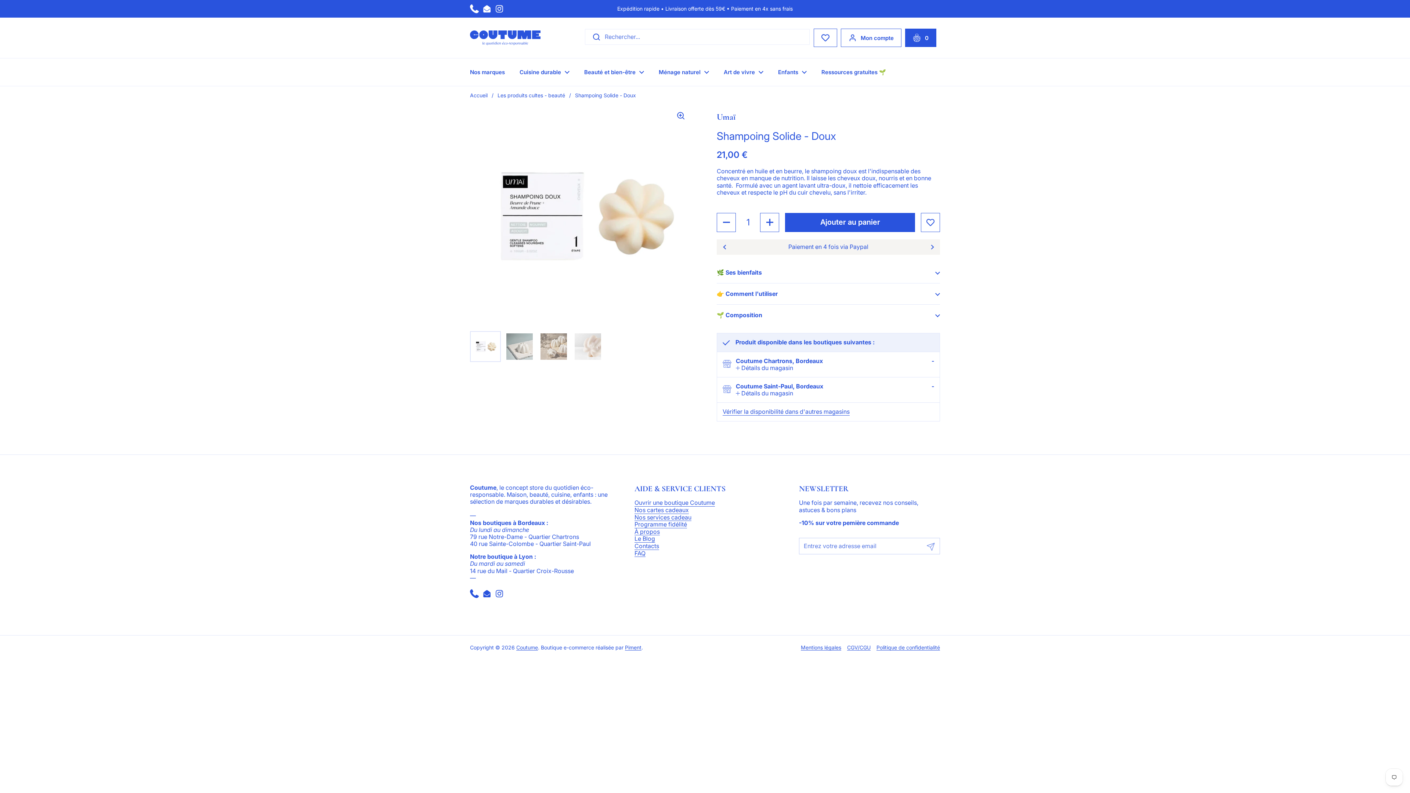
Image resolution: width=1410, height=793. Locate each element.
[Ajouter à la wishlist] (930, 222)
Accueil (479, 95)
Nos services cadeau (662, 517)
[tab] (764, 368)
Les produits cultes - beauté (531, 95)
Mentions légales (821, 648)
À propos (647, 532)
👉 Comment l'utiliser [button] (747, 293)
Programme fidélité (660, 524)
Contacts (646, 546)
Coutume (527, 648)
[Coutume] (505, 37)
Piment (633, 648)
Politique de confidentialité (908, 648)
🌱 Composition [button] (739, 315)
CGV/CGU (859, 648)
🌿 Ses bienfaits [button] (739, 272)
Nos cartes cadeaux (661, 510)
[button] (920, 38)
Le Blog (644, 539)
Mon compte (877, 38)
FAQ (640, 553)
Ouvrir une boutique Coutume (674, 503)
